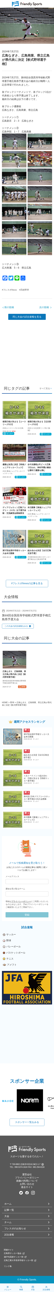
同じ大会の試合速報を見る (27, 316)
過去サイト (27, 1187)
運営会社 (27, 1174)
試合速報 (9, 1234)
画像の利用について (27, 1181)
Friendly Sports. (28, 1279)
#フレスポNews (9, 290)
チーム (8, 1222)
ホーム (8, 1204)
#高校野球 (24, 290)
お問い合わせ (27, 1184)
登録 (27, 915)
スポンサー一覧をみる (27, 1122)
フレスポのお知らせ (15, 1228)
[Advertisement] (27, 352)
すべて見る (44, 388)
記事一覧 (9, 1210)
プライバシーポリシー (21, 901)
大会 (6, 1216)
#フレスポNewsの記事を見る (27, 583)
